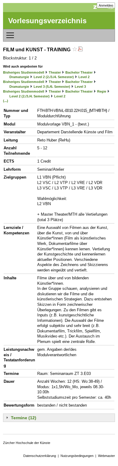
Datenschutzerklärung (39, 456)
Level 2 (84, 77)
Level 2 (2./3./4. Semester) (54, 77)
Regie (101, 91)
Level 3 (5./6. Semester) (52, 86)
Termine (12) (23, 417)
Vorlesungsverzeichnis (47, 21)
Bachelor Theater (79, 72)
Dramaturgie (19, 77)
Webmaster (106, 456)
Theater (55, 72)
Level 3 (80, 86)
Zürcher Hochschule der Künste (26, 443)
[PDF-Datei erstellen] (80, 49)
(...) (5, 101)
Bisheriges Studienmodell (23, 72)
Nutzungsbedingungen (77, 456)
